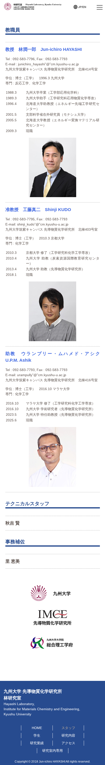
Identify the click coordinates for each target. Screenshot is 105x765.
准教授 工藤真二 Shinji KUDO (38, 209)
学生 (36, 735)
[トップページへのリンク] (33, 8)
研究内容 (68, 735)
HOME (37, 728)
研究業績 (37, 743)
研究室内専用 (52, 751)
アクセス (68, 743)
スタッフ (68, 728)
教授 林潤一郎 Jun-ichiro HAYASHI (43, 49)
